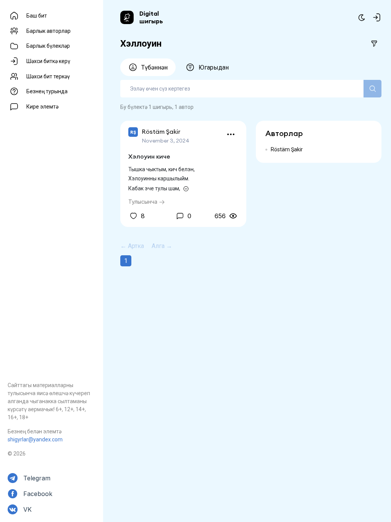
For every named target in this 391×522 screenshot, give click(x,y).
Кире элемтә (42, 107)
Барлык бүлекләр (48, 46)
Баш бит (36, 16)
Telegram (36, 478)
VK (27, 509)
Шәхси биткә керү (48, 61)
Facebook (37, 494)
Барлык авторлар (48, 31)
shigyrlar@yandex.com (35, 439)
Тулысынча (143, 201)
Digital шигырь (151, 17)
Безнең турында (47, 91)
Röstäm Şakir (287, 149)
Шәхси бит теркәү (48, 76)
